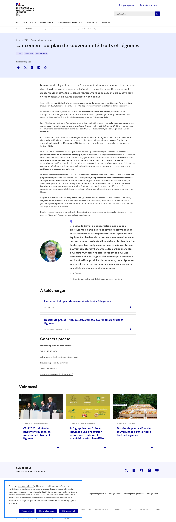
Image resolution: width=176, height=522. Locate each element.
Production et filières (24, 22)
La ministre (105, 22)
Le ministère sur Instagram (149, 470)
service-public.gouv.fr (133, 493)
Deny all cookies (46, 511)
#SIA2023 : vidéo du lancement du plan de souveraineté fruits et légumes (37, 433)
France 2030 (29, 54)
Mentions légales (130, 509)
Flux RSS (118, 509)
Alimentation (45, 22)
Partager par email (38, 67)
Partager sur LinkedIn (32, 67)
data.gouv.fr (152, 493)
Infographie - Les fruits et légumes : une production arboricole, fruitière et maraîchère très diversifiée (87, 433)
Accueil (18, 29)
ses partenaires (24, 486)
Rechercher (157, 13)
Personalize (26, 511)
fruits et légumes (41, 54)
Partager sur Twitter (25, 67)
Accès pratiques (150, 5)
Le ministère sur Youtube (157, 470)
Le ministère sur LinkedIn (134, 470)
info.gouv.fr (114, 493)
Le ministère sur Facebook (142, 470)
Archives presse (145, 509)
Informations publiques (103, 509)
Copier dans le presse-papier (45, 67)
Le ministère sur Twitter (126, 470)
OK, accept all (68, 511)
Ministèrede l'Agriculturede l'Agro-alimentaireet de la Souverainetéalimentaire (25, 9)
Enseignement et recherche (68, 22)
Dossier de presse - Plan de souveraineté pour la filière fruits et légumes (83, 321)
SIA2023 (19, 54)
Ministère (90, 22)
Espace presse (127, 5)
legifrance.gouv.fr (96, 493)
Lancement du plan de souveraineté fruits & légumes (77, 301)
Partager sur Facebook (18, 67)
